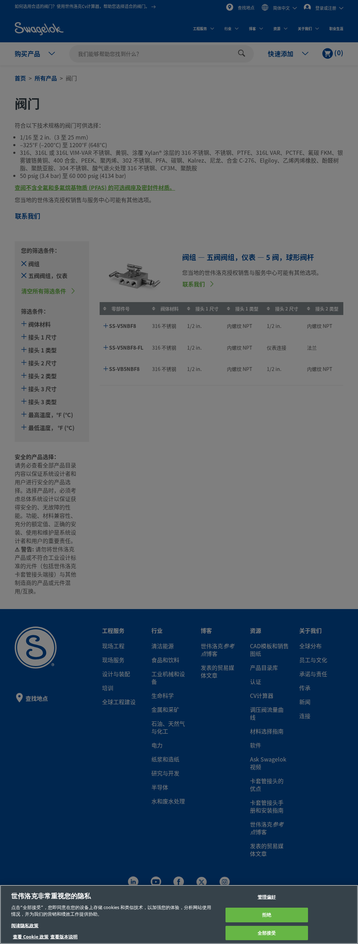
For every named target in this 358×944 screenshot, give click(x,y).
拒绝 (266, 914)
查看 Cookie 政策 (31, 937)
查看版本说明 (64, 937)
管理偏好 (267, 897)
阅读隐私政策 (24, 925)
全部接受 (267, 933)
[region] (179, 914)
